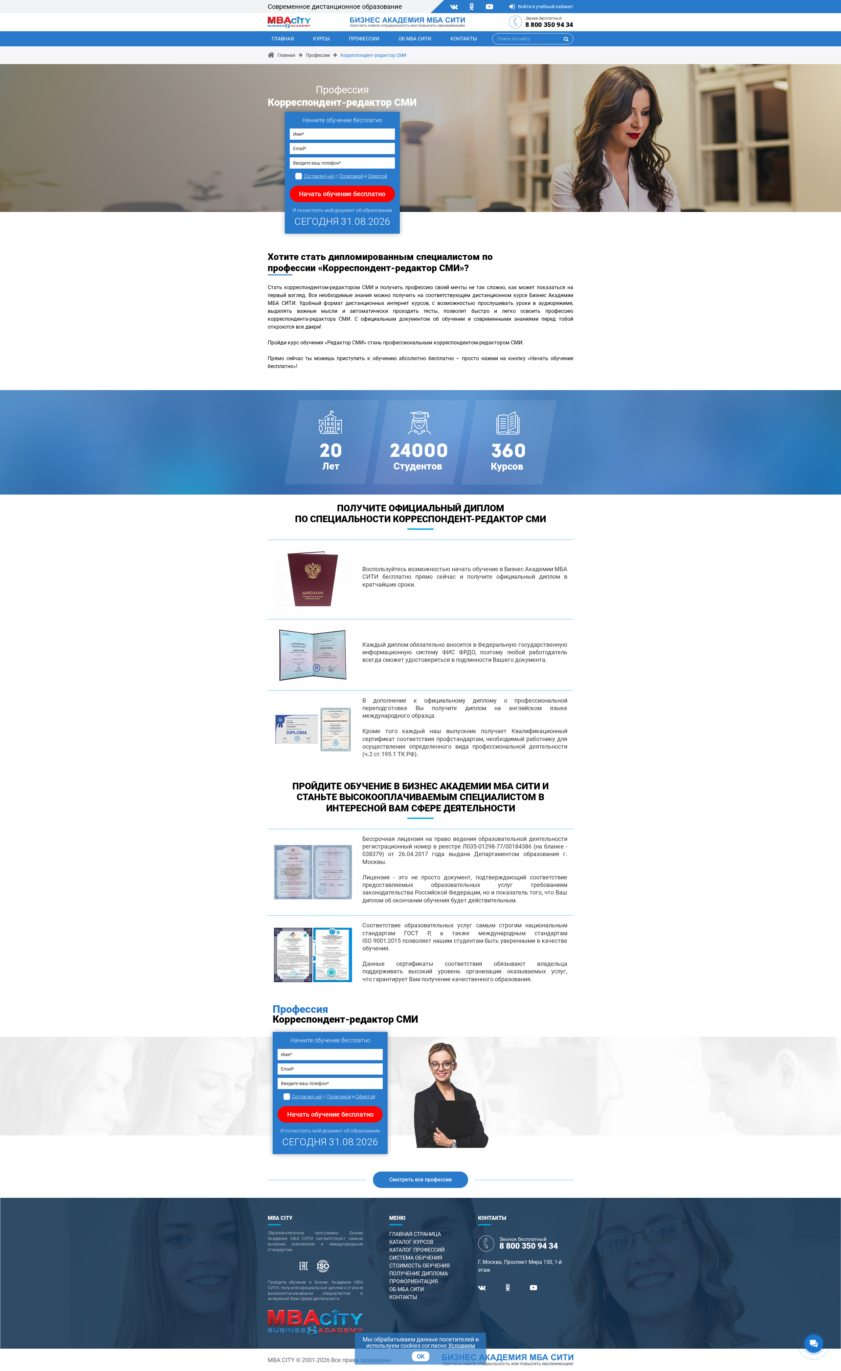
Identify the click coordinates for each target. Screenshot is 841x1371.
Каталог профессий (416, 1250)
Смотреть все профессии (420, 1179)
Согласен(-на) (319, 176)
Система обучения (415, 1258)
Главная (283, 39)
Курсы (321, 39)
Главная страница (415, 1234)
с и (345, 176)
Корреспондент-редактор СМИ (373, 55)
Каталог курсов (411, 1242)
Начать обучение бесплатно (342, 194)
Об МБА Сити (414, 39)
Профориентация (413, 1281)
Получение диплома (418, 1273)
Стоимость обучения (419, 1266)
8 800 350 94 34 (549, 25)
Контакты (463, 39)
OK (420, 1356)
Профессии (364, 39)
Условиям (461, 1345)
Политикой (351, 176)
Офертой (377, 176)
